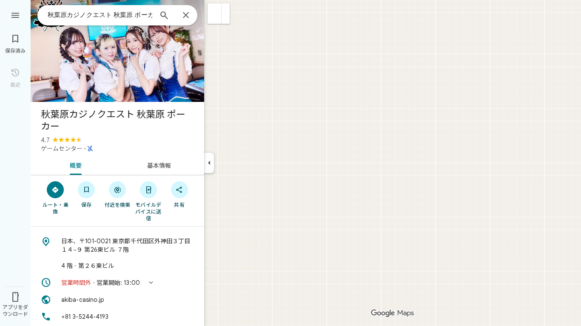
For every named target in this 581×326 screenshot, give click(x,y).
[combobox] (100, 15)
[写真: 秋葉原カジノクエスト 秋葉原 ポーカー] (117, 51)
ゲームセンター (62, 148)
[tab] (74, 165)
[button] (215, 13)
